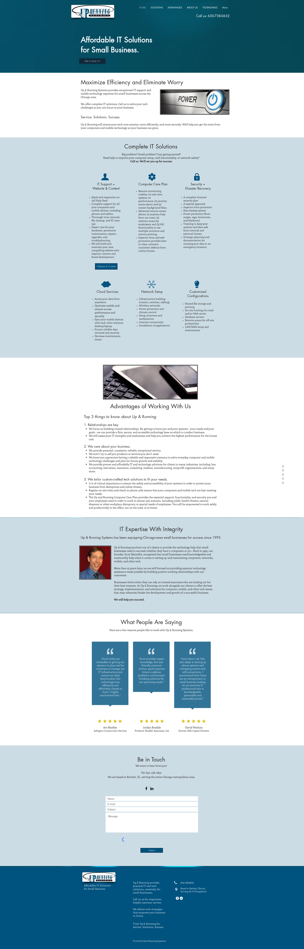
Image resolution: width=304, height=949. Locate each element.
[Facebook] (177, 898)
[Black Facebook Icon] (146, 788)
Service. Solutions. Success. (148, 927)
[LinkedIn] (152, 788)
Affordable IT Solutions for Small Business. (97, 887)
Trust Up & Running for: (146, 923)
